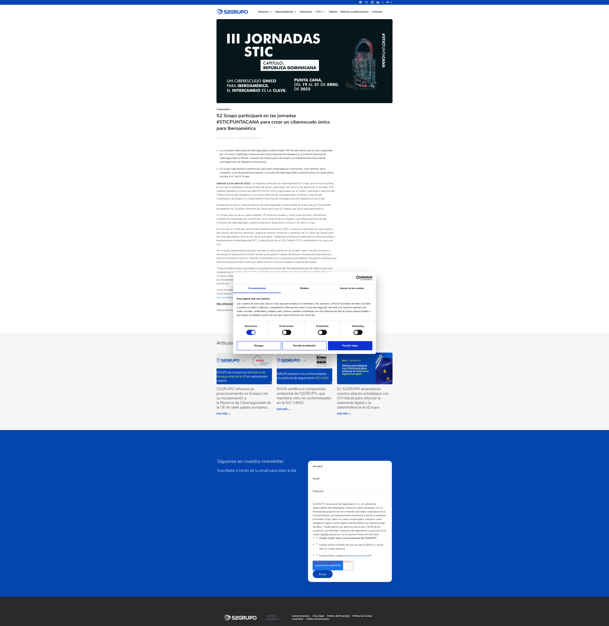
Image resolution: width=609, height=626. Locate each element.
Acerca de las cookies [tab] (352, 288)
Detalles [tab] (304, 288)
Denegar (259, 345)
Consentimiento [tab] (257, 288)
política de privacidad (358, 555)
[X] (366, 2)
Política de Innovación (318, 618)
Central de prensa (301, 615)
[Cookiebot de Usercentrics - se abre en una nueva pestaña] (358, 278)
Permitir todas (350, 345)
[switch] (286, 332)
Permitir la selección (304, 345)
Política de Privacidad (338, 615)
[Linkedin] (378, 2)
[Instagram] (372, 2)
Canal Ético (297, 618)
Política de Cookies (362, 615)
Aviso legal (318, 615)
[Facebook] (360, 2)
